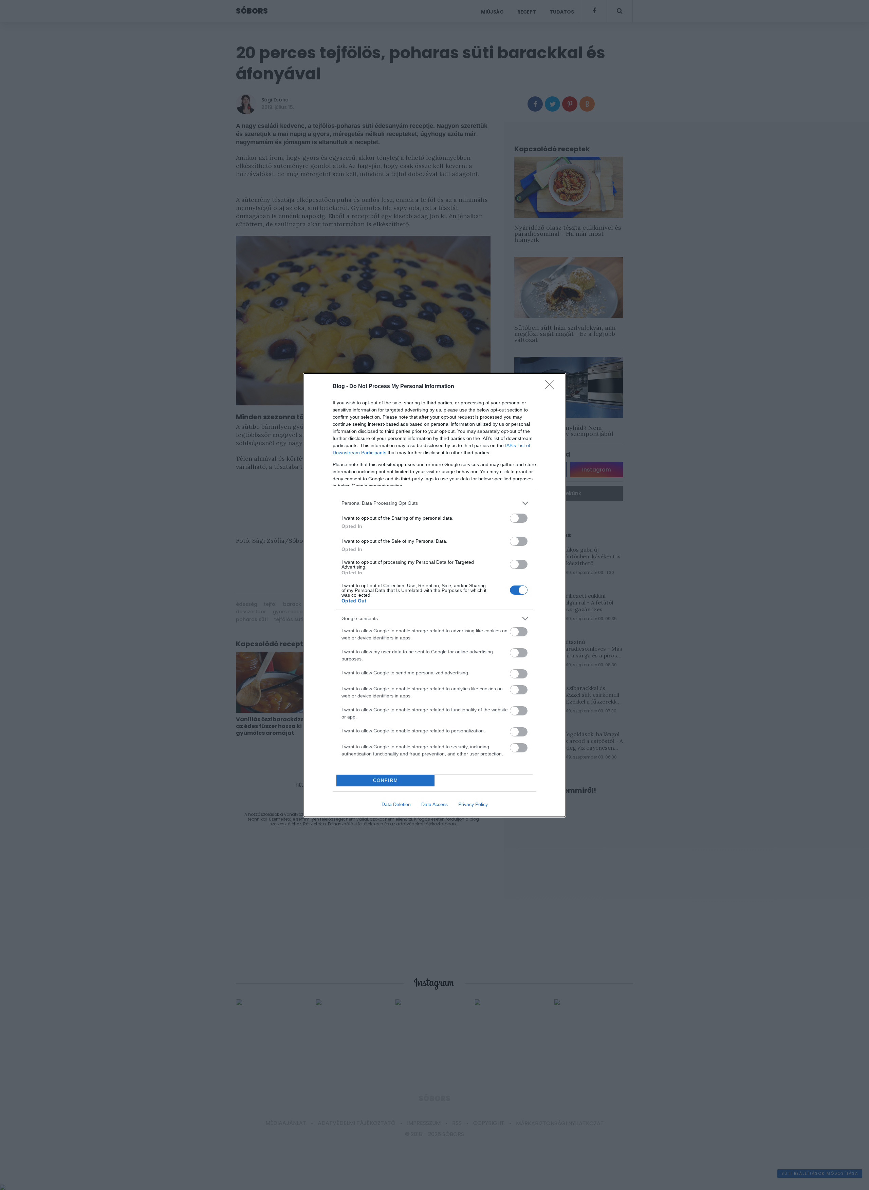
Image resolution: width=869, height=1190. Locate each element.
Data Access (434, 804)
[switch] (519, 518)
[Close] (552, 386)
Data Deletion (396, 804)
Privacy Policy (473, 804)
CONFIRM (385, 780)
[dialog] (434, 595)
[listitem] (434, 503)
